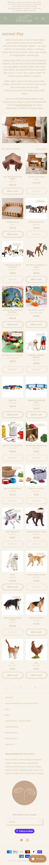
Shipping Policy (12, 727)
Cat (12, 663)
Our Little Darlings (20, 861)
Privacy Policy (11, 738)
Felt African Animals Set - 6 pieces (36, 266)
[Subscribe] (40, 822)
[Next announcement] (44, 6)
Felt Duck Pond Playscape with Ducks (12, 311)
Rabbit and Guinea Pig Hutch (36, 401)
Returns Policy (11, 732)
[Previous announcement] (5, 6)
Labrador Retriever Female (36, 532)
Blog (7, 709)
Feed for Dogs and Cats (12, 488)
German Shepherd (36, 618)
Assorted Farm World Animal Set (12, 266)
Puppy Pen (13, 400)
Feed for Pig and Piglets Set (36, 445)
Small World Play (23, 105)
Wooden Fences (12, 222)
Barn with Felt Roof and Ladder (13, 178)
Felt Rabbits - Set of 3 (36, 310)
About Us (9, 697)
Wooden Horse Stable (36, 177)
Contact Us (9, 744)
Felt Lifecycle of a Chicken (13, 355)
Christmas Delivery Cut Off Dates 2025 (21, 703)
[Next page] (42, 688)
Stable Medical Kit (12, 532)
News (7, 715)
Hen (36, 663)
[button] (5, 19)
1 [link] (6, 687)
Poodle (12, 575)
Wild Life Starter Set (36, 222)
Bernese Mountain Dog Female (12, 619)
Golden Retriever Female (36, 575)
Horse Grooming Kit (36, 488)
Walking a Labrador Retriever (36, 356)
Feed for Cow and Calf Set (12, 445)
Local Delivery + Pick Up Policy (18, 721)
